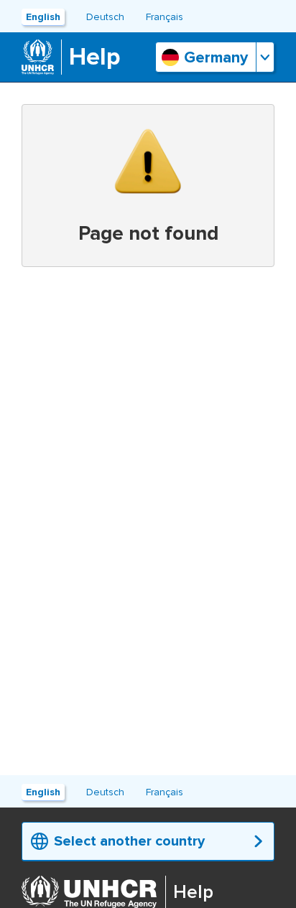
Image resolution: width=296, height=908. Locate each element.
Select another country (129, 841)
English (43, 17)
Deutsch (105, 17)
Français (164, 17)
